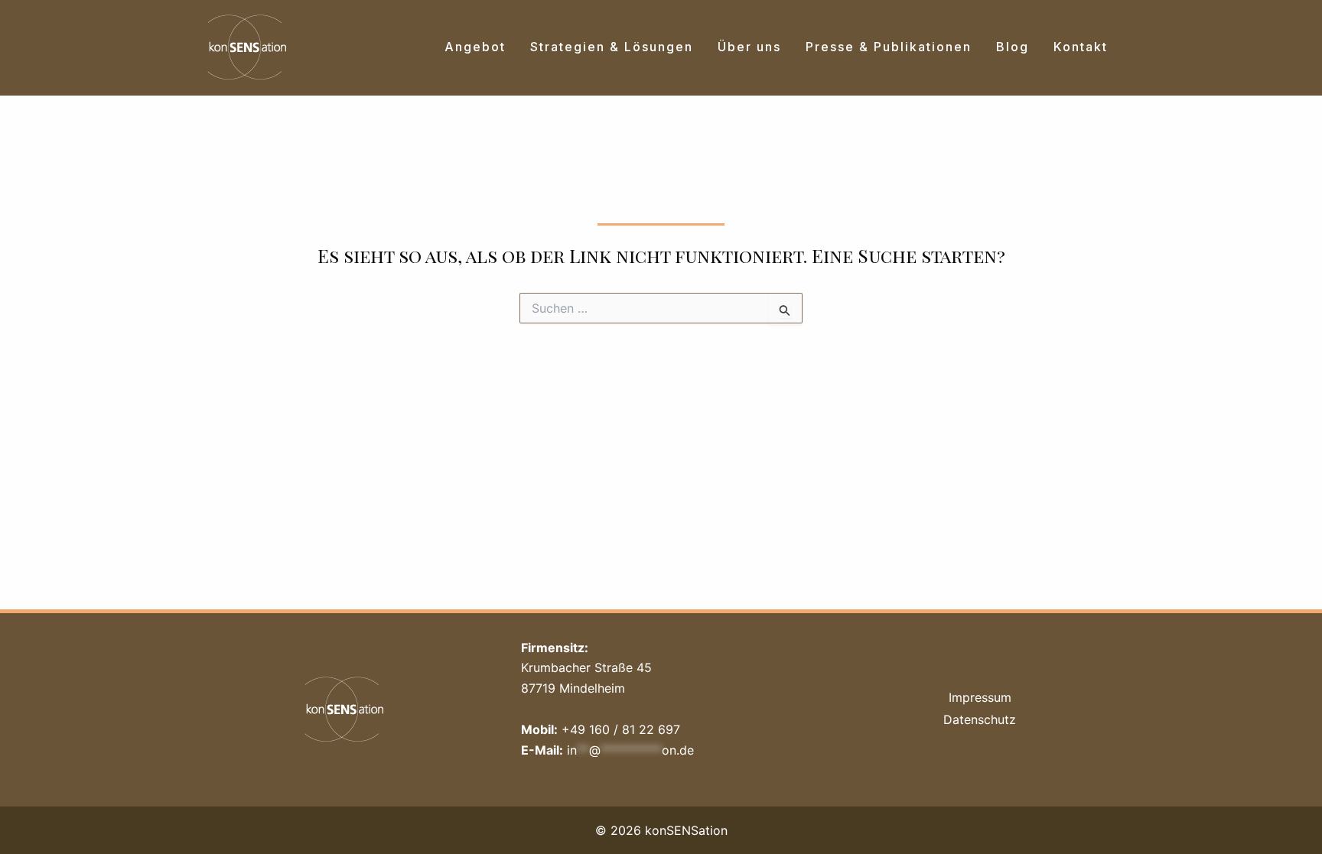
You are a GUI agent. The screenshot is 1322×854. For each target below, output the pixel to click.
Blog (1012, 46)
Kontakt (1080, 46)
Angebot (475, 46)
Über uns (749, 46)
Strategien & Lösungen (611, 46)
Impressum (980, 697)
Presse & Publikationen (889, 46)
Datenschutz (979, 719)
